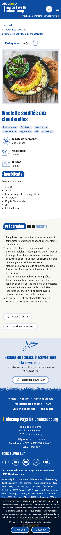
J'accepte (41, 529)
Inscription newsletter (33, 379)
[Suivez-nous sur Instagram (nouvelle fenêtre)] (36, 462)
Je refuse (20, 529)
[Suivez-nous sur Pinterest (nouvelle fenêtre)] (46, 462)
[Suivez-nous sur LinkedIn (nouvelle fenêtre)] (15, 462)
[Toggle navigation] (57, 10)
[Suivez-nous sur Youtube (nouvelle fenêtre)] (26, 462)
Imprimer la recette (22, 326)
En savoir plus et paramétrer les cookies (30, 522)
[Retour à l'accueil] (9, 3)
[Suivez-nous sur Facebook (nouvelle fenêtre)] (5, 462)
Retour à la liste (19, 316)
